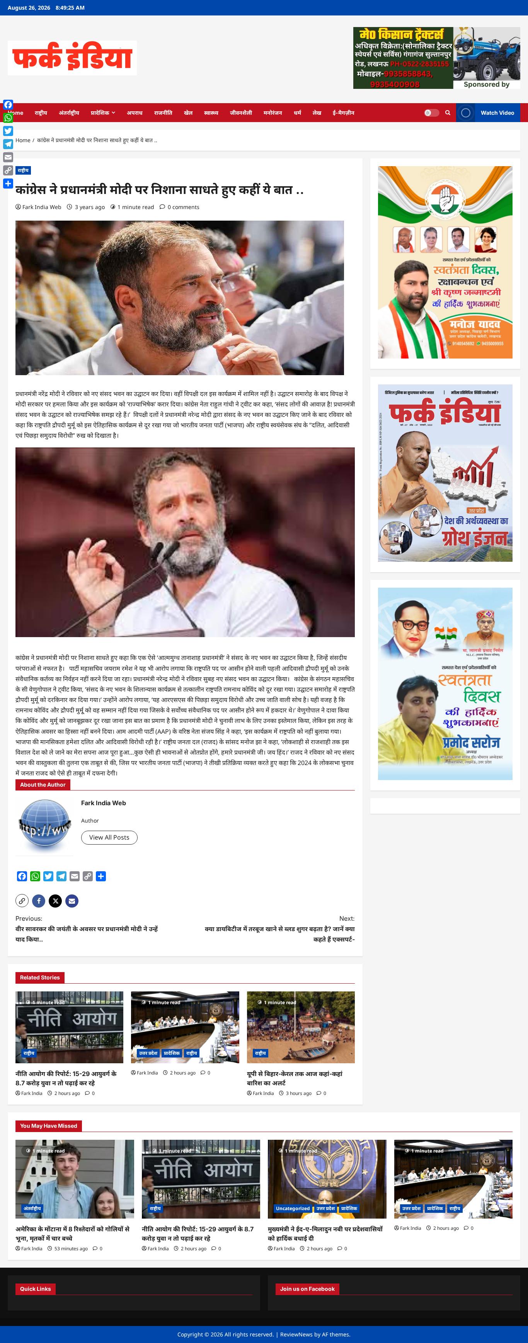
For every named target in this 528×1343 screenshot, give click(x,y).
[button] (22, 900)
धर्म (297, 112)
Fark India (32, 1093)
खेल (188, 112)
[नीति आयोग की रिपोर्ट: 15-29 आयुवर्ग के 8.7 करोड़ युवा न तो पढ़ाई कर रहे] (69, 1027)
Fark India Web (41, 207)
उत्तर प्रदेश (148, 1053)
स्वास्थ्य (211, 112)
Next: (280, 929)
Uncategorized (293, 1208)
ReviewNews (296, 1334)
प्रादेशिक (100, 112)
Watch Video (497, 112)
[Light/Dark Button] (431, 112)
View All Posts (109, 837)
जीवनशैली (241, 112)
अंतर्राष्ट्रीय (69, 112)
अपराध (135, 112)
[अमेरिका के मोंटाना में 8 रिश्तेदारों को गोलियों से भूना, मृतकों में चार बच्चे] (74, 1179)
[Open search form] (447, 112)
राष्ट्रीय (41, 112)
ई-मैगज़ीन (343, 112)
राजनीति (163, 112)
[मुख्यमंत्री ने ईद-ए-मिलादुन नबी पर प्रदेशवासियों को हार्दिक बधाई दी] (327, 1179)
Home (15, 112)
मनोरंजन (273, 112)
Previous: (86, 929)
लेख (317, 112)
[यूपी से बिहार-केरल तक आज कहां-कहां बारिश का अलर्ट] (301, 1027)
